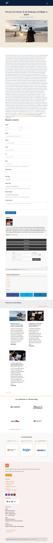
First (6, 130)
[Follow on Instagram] (9, 495)
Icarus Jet (30, 539)
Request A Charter (10, 212)
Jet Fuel (8, 488)
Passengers (8, 169)
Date (6, 161)
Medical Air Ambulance (11, 489)
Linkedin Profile (13, 234)
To (6, 154)
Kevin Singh (23, 17)
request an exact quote (21, 116)
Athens (8, 281)
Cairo (8, 279)
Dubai (8, 283)
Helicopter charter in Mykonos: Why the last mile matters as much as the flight (17, 325)
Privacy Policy (9, 531)
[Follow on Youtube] (14, 495)
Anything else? (9, 200)
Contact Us (8, 475)
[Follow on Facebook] (6, 495)
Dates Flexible (8, 191)
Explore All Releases (43, 306)
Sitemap (35, 539)
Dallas (8, 278)
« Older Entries (8, 392)
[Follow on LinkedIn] (12, 495)
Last (19, 130)
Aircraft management (10, 486)
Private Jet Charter (10, 481)
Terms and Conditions (11, 530)
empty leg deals (30, 116)
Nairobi (8, 286)
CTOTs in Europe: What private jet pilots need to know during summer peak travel (17, 364)
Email (7, 133)
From (7, 147)
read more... (14, 344)
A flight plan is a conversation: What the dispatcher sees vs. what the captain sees (35, 325)
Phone (7, 140)
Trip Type (7, 176)
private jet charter (31, 111)
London (8, 284)
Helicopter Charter (10, 483)
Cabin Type (8, 183)
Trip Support (9, 484)
